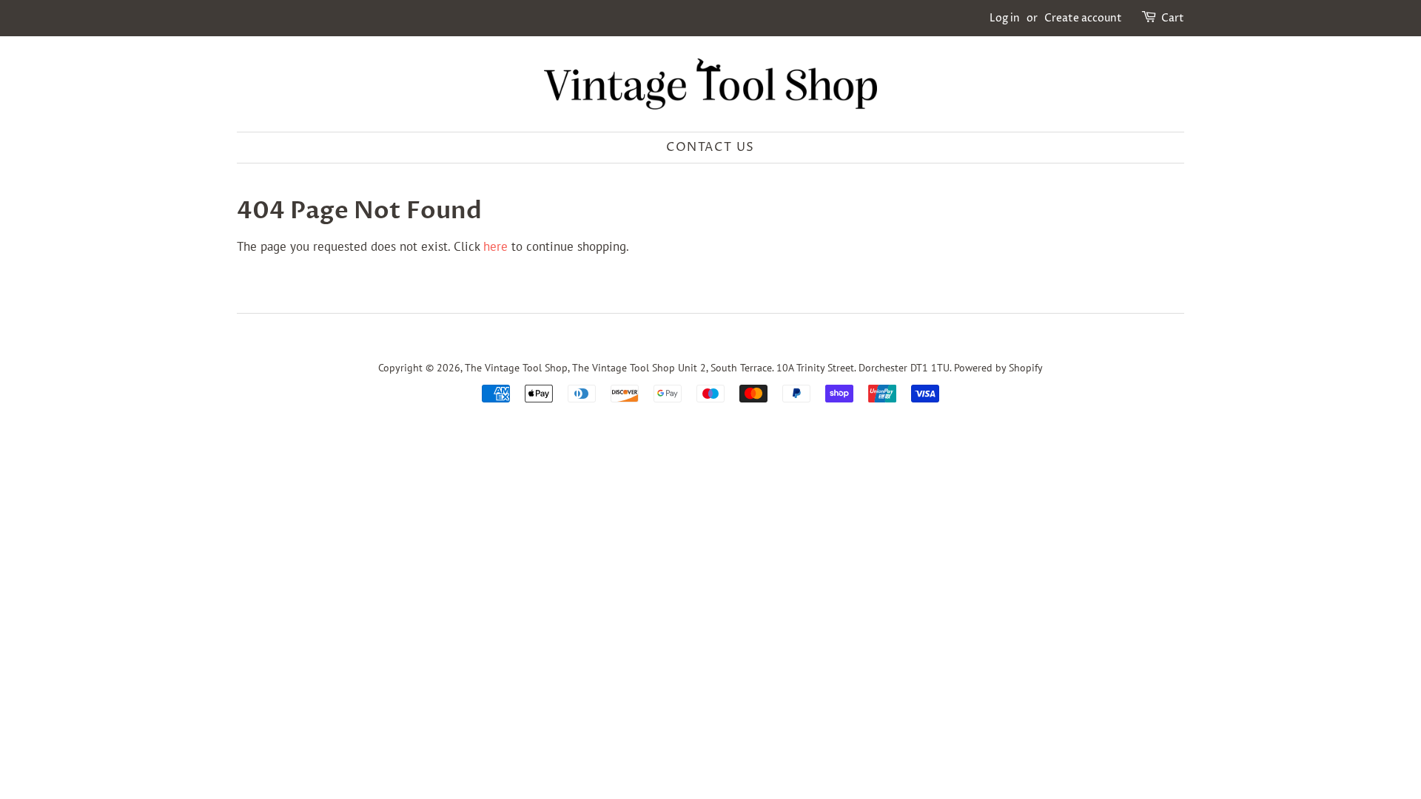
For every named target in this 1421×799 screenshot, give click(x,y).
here (495, 246)
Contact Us (710, 147)
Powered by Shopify (998, 367)
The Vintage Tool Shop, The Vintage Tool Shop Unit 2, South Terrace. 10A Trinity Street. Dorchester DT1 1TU (707, 367)
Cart (1172, 18)
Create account (1083, 18)
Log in (1005, 18)
